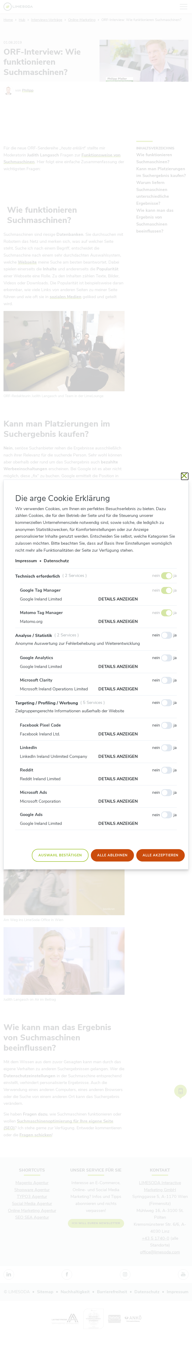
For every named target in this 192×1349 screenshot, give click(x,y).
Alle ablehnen (112, 855)
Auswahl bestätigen (60, 855)
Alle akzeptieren (160, 855)
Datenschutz (56, 561)
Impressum (26, 561)
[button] (137, 599)
